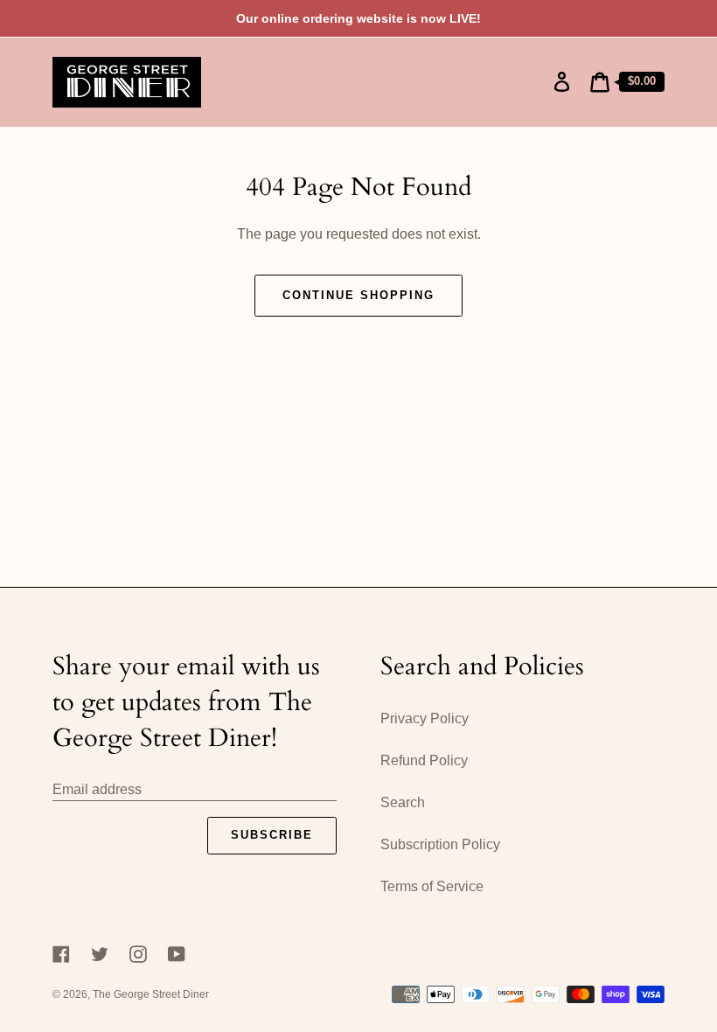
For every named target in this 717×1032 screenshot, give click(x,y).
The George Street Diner (151, 994)
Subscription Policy (440, 844)
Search (402, 802)
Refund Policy (424, 760)
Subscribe (272, 834)
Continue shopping (358, 295)
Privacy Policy (424, 718)
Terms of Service (432, 886)
